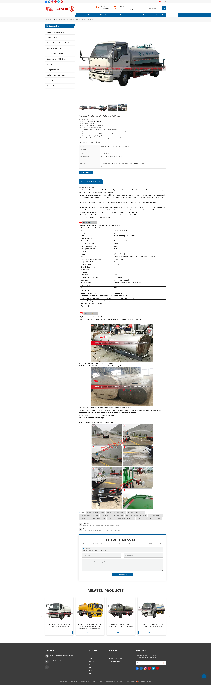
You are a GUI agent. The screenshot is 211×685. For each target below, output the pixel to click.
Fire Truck (50, 64)
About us (103, 15)
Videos (132, 15)
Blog (90, 673)
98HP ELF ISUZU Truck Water (95, 512)
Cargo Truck (51, 80)
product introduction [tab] (90, 181)
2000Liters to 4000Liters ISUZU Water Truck (121, 518)
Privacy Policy (130, 681)
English (164, 1)
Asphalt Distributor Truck (56, 75)
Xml (122, 681)
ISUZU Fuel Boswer (114, 661)
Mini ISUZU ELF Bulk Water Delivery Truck (92, 518)
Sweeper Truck (52, 37)
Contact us (160, 15)
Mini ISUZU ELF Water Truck (136, 512)
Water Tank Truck (63, 19)
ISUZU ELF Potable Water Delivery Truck (149, 518)
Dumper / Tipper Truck (55, 86)
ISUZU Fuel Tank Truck (115, 655)
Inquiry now (85, 172)
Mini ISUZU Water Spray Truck (89, 515)
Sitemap (116, 681)
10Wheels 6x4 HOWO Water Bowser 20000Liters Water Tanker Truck (152, 625)
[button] (41, 616)
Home (90, 15)
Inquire (60, 633)
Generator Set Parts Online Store (78, 681)
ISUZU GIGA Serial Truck (56, 32)
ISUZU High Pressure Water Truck (136, 515)
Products (118, 15)
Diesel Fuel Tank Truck (115, 658)
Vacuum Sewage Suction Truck (58, 43)
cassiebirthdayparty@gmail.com (128, 9)
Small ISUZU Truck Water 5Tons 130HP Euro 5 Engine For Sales (90, 625)
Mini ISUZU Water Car (155, 515)
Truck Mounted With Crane (56, 59)
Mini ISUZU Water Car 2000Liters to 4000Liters (97, 550)
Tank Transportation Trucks (56, 48)
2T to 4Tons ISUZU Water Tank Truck (112, 515)
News (145, 15)
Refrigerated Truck (53, 70)
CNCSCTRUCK (104, 9)
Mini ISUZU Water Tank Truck (115, 512)
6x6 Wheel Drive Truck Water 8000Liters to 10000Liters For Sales (59, 625)
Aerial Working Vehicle (55, 53)
